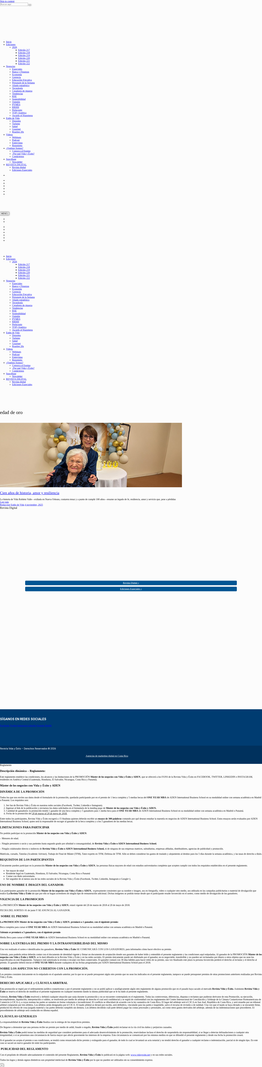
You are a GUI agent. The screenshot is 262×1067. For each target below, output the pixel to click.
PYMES (16, 104)
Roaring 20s (18, 132)
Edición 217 (24, 50)
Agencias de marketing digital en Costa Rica (107, 756)
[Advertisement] (22, 651)
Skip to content (7, 1)
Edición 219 (24, 55)
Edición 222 (24, 63)
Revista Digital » (131, 583)
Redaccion (5, 504)
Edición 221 (24, 61)
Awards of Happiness (22, 115)
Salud (15, 126)
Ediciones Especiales (22, 170)
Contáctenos (18, 156)
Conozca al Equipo (21, 151)
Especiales (17, 69)
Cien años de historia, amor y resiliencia (29, 493)
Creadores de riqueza (22, 91)
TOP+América (19, 112)
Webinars (16, 137)
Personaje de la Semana (23, 82)
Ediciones (10, 44)
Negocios (10, 66)
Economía (17, 74)
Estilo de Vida (13, 118)
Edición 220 (24, 58)
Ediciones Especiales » (131, 589)
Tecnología (17, 88)
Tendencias (17, 93)
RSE (14, 96)
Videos (9, 134)
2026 (14, 47)
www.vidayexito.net (140, 1055)
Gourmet (16, 129)
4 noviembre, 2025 (34, 504)
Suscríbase (11, 159)
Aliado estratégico (20, 85)
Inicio (9, 41)
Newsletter (17, 162)
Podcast (16, 140)
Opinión (16, 102)
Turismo (16, 123)
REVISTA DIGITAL (16, 164)
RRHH (15, 107)
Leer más (4, 502)
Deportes (16, 121)
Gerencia (16, 77)
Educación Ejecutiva (22, 80)
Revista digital (19, 167)
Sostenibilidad (19, 99)
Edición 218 (24, 52)
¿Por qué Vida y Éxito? (23, 153)
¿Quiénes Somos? (14, 148)
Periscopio (17, 110)
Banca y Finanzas (20, 72)
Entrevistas (17, 142)
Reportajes (17, 145)
